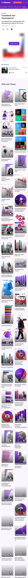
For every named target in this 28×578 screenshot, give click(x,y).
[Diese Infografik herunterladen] (11, 29)
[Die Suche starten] (23, 2)
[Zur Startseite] (5, 2)
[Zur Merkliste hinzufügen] (7, 29)
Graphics (3, 13)
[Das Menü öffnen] (26, 2)
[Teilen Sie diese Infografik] (3, 29)
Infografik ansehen (14, 43)
